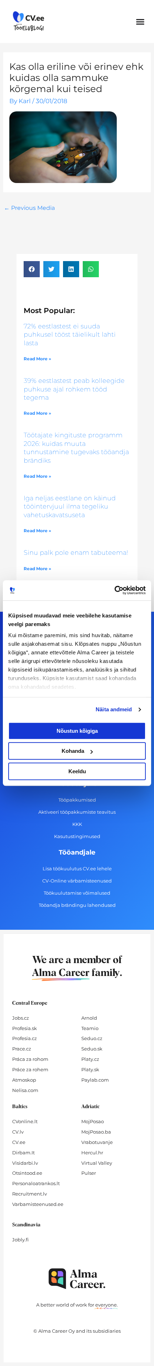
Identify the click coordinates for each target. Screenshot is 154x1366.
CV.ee (18, 1142)
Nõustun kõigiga (77, 731)
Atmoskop (24, 1080)
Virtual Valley (96, 1163)
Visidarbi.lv (25, 1163)
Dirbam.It (23, 1152)
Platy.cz (90, 1059)
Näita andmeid (114, 709)
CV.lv (18, 1132)
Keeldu (77, 771)
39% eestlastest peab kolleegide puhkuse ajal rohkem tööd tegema (74, 389)
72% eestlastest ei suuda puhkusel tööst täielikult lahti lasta (70, 334)
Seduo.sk (91, 1049)
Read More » (37, 358)
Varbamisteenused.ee (37, 1204)
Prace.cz (21, 1049)
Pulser (88, 1173)
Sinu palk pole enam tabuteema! (76, 553)
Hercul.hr (92, 1152)
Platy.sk (90, 1069)
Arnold (89, 1018)
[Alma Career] (77, 1279)
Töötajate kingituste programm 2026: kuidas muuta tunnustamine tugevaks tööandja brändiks (76, 447)
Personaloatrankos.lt (36, 1183)
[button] (140, 21)
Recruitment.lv (29, 1194)
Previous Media (29, 208)
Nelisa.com (25, 1090)
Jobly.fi (20, 1239)
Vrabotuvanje (97, 1142)
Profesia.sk (24, 1028)
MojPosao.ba (96, 1132)
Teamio (89, 1028)
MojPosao (92, 1121)
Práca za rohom (30, 1059)
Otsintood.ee (27, 1173)
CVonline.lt (25, 1121)
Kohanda (73, 751)
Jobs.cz (20, 1018)
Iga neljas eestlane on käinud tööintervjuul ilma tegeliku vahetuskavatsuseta (70, 506)
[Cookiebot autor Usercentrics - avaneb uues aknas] (114, 590)
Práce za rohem (30, 1069)
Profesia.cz (24, 1038)
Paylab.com (95, 1080)
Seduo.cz (91, 1038)
